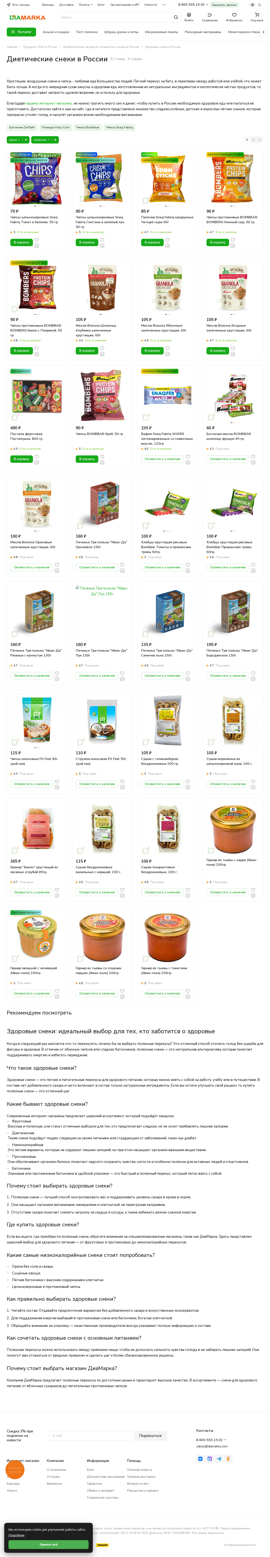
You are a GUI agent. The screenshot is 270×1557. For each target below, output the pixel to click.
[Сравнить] (37, 245)
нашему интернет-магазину (49, 103)
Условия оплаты (139, 1469)
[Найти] (176, 17)
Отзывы (53, 1476)
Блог (90, 1469)
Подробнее (16, 1535)
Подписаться (150, 1435)
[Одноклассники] (228, 1459)
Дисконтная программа (106, 1476)
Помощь (134, 1460)
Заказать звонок (224, 5)
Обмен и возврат (100, 1490)
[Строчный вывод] (253, 140)
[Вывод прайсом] (259, 140)
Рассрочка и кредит (143, 1490)
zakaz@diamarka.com (212, 1446)
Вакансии (54, 1483)
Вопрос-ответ (138, 1483)
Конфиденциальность (240, 1545)
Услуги (12, 1490)
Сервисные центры (102, 1497)
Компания (55, 1460)
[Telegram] (219, 1459)
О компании (56, 1469)
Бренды (13, 1483)
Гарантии (94, 1483)
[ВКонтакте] (200, 1459)
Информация (98, 1460)
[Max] (209, 1459)
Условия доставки (141, 1476)
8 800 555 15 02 (191, 5)
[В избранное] (37, 240)
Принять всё (49, 1544)
